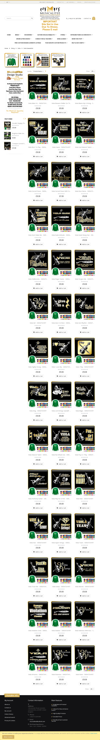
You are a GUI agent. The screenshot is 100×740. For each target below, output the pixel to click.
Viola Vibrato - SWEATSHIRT (84, 587)
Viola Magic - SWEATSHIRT (85, 411)
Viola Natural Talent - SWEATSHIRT (40, 455)
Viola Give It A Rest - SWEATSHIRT (63, 323)
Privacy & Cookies (10, 720)
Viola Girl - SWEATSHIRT (38, 323)
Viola (19, 48)
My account (8, 711)
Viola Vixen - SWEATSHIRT (85, 674)
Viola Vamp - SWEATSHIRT (61, 587)
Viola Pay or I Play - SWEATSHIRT (86, 455)
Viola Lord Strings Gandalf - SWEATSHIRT (65, 411)
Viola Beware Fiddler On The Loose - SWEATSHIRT (69, 103)
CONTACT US (87, 18)
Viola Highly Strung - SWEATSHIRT (39, 367)
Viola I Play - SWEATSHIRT (85, 367)
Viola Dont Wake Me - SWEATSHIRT (40, 235)
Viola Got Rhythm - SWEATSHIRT (86, 323)
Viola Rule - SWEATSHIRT (84, 499)
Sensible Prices (57, 717)
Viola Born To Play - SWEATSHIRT (39, 147)
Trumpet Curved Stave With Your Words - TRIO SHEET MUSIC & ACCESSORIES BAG (19, 143)
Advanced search (10, 717)
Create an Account (89, 2)
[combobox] (19, 18)
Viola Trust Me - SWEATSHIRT (38, 587)
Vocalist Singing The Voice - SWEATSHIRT (19, 123)
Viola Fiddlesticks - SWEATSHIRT (39, 279)
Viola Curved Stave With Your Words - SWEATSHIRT (69, 191)
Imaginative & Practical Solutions (58, 705)
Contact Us (60, 2)
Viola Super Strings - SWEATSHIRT (63, 543)
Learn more (93, 733)
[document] (50, 735)
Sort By (29, 71)
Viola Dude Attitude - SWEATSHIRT (63, 235)
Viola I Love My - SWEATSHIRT (62, 367)
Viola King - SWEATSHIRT (38, 411)
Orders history (9, 714)
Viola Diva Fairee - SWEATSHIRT (86, 191)
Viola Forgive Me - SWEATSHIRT (86, 279)
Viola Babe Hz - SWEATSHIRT (38, 103)
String (13, 48)
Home (6, 48)
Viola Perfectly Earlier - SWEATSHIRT (40, 499)
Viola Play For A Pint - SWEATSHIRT (64, 499)
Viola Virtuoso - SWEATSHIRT (38, 674)
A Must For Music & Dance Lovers (59, 709)
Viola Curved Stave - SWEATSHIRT (39, 191)
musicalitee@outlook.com (37, 721)
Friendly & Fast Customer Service (59, 720)
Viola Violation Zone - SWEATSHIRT (40, 630)
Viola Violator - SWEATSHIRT (61, 630)
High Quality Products (59, 713)
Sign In (79, 2)
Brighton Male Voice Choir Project (19, 133)
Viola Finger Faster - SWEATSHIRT (63, 279)
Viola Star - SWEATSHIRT (38, 543)
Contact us (8, 708)
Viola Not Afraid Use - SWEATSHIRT (64, 455)
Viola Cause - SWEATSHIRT (61, 147)
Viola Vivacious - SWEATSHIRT (62, 674)
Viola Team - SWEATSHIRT (85, 543)
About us (7, 704)
